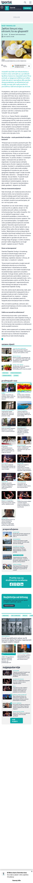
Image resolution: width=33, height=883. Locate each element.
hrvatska (5, 615)
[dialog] (16, 876)
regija (25, 615)
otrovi (16, 375)
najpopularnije (11, 667)
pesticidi (5, 373)
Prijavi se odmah (9, 605)
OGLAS (16, 17)
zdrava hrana (7, 375)
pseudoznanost (16, 373)
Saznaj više (16, 880)
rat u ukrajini (15, 615)
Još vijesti (15, 720)
